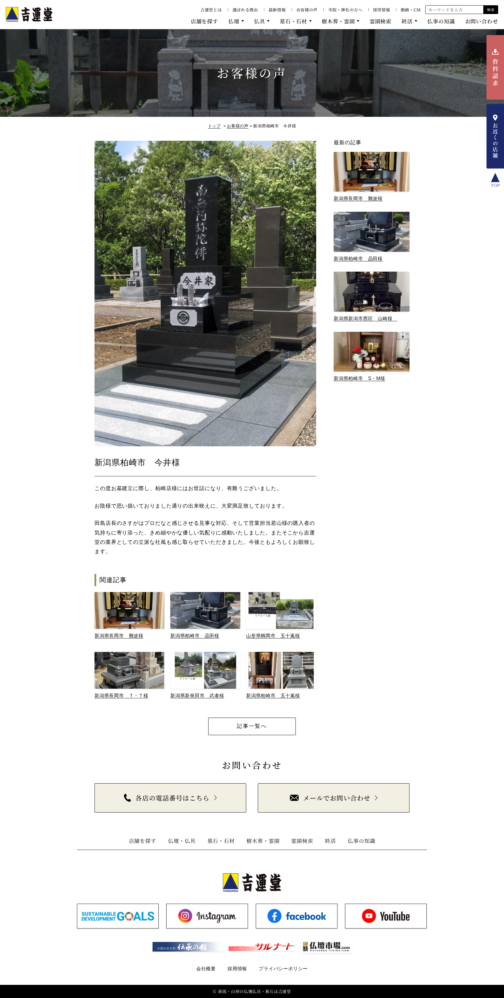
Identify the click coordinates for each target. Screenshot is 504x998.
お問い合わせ (481, 21)
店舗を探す (204, 21)
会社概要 (206, 968)
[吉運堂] (29, 14)
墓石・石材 (293, 21)
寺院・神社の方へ (345, 10)
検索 (490, 9)
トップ (214, 126)
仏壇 (233, 21)
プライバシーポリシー (283, 968)
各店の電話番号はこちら (172, 797)
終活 (407, 21)
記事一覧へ (252, 726)
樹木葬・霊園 (338, 21)
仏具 (259, 21)
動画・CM (411, 10)
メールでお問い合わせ (336, 797)
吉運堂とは (211, 10)
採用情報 (381, 10)
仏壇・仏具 (182, 840)
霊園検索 (381, 21)
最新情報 (277, 10)
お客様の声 (307, 10)
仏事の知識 (441, 21)
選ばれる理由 (245, 10)
